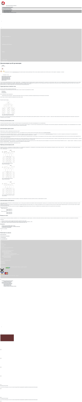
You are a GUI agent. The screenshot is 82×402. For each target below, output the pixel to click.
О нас (1, 241)
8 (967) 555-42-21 (9, 44)
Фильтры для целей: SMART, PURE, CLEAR (8, 225)
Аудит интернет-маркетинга (6, 256)
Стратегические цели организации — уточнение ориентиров (11, 226)
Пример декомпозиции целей (6, 78)
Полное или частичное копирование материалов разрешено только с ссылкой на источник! (13, 266)
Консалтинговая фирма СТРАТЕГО (11, 5)
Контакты (2, 243)
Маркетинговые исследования (6, 255)
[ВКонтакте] (8, 21)
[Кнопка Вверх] (7, 337)
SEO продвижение (6, 252)
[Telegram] (8, 27)
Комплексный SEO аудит (7, 257)
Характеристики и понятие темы (6, 76)
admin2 (3, 65)
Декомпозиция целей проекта (6, 79)
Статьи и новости (3, 244)
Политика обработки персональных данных (6, 247)
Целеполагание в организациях (6, 227)
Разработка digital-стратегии (6, 251)
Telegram (3, 51)
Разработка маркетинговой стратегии (8, 250)
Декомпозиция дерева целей (6, 77)
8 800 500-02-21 (4, 44)
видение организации (47, 132)
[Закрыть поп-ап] (0, 279)
